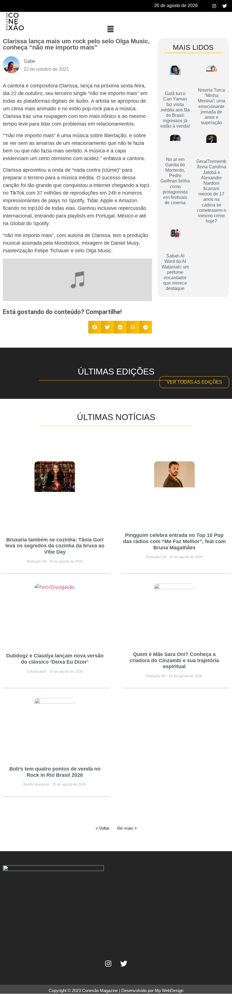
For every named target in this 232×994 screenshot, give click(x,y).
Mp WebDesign (169, 990)
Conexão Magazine (100, 990)
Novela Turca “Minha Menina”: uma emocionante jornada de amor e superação (211, 106)
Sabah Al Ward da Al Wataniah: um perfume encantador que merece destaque (175, 272)
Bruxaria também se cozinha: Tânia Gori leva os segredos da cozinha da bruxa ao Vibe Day (54, 546)
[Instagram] (214, 5)
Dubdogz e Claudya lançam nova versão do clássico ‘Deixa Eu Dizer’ (55, 659)
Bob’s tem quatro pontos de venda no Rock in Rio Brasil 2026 (54, 772)
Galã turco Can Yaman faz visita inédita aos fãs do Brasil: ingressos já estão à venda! (175, 109)
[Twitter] (224, 5)
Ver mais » (127, 828)
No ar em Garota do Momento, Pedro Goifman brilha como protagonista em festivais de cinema (175, 181)
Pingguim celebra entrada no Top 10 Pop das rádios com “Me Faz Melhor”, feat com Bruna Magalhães (174, 541)
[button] (110, 29)
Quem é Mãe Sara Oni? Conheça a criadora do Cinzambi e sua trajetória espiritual (174, 660)
